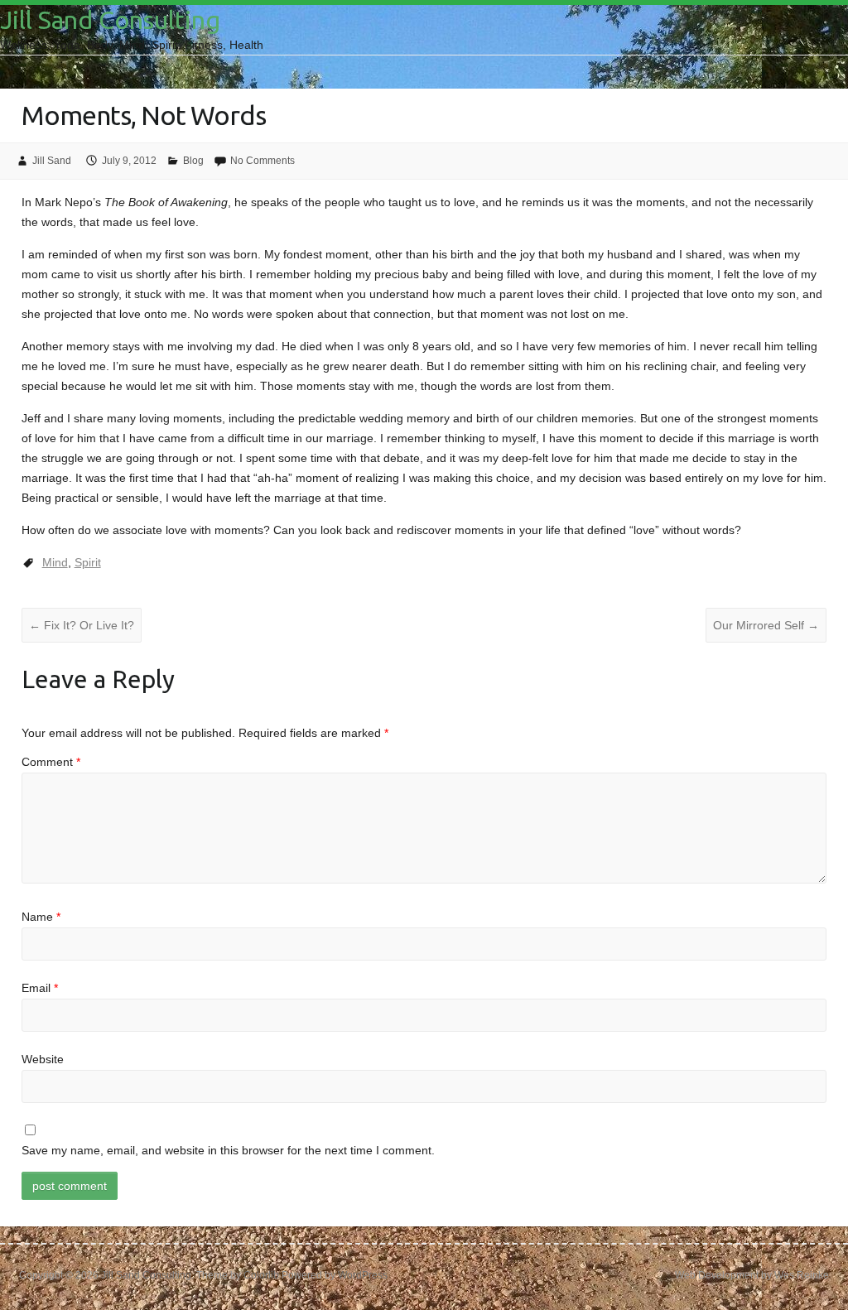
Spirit (88, 562)
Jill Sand (51, 160)
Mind (55, 562)
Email (40, 988)
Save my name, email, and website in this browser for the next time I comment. (228, 1150)
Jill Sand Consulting (110, 20)
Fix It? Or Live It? (81, 625)
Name (41, 916)
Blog (193, 160)
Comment (51, 761)
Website (43, 1059)
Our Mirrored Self (766, 625)
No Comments (262, 160)
